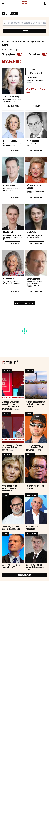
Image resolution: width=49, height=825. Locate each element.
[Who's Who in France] (24, 3)
